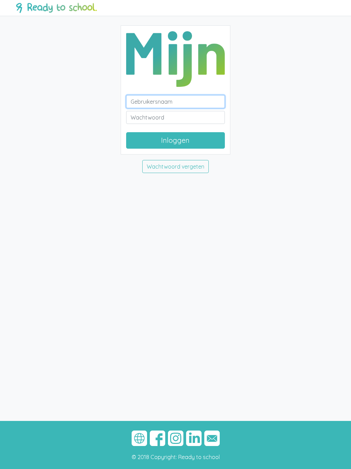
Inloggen (175, 140)
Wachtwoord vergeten (175, 166)
